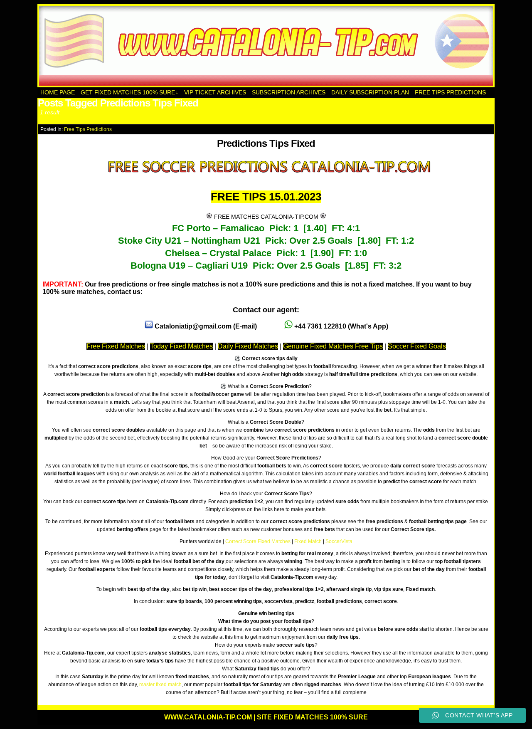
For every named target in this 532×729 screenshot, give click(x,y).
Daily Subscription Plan (370, 92)
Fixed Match (308, 541)
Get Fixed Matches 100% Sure (129, 92)
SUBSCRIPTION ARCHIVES (288, 92)
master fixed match (160, 684)
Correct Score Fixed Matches (258, 541)
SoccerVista (338, 541)
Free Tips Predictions (450, 92)
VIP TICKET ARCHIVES (215, 92)
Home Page (57, 92)
